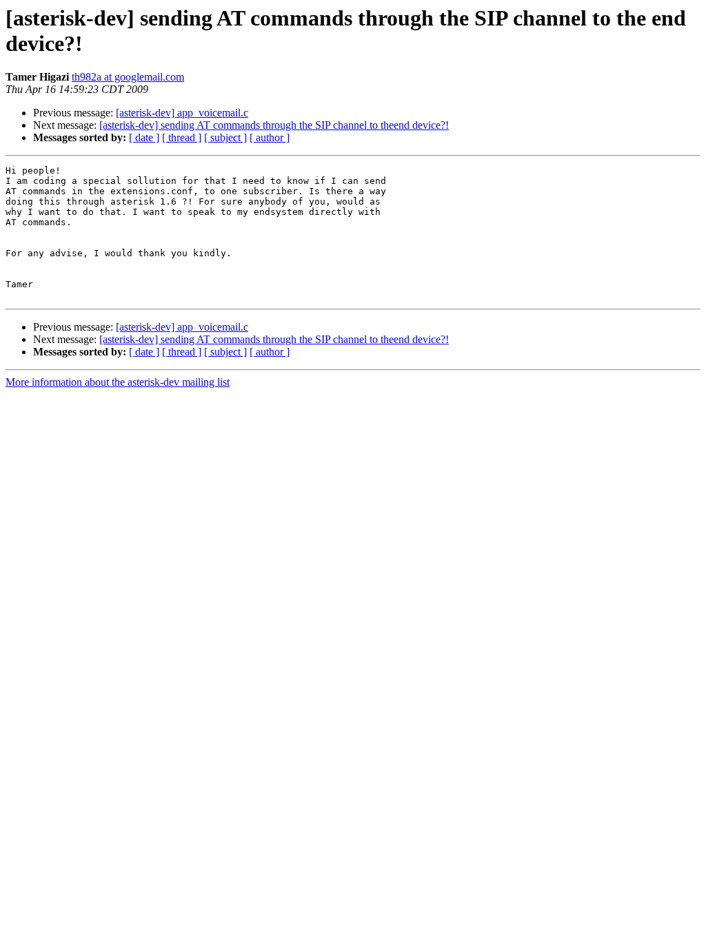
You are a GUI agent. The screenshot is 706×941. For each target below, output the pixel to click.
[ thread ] (181, 137)
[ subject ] (225, 137)
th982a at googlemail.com (128, 77)
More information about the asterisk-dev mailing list (118, 382)
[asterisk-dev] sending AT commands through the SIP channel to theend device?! (274, 125)
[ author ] (270, 137)
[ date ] (144, 137)
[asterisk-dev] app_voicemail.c (182, 112)
